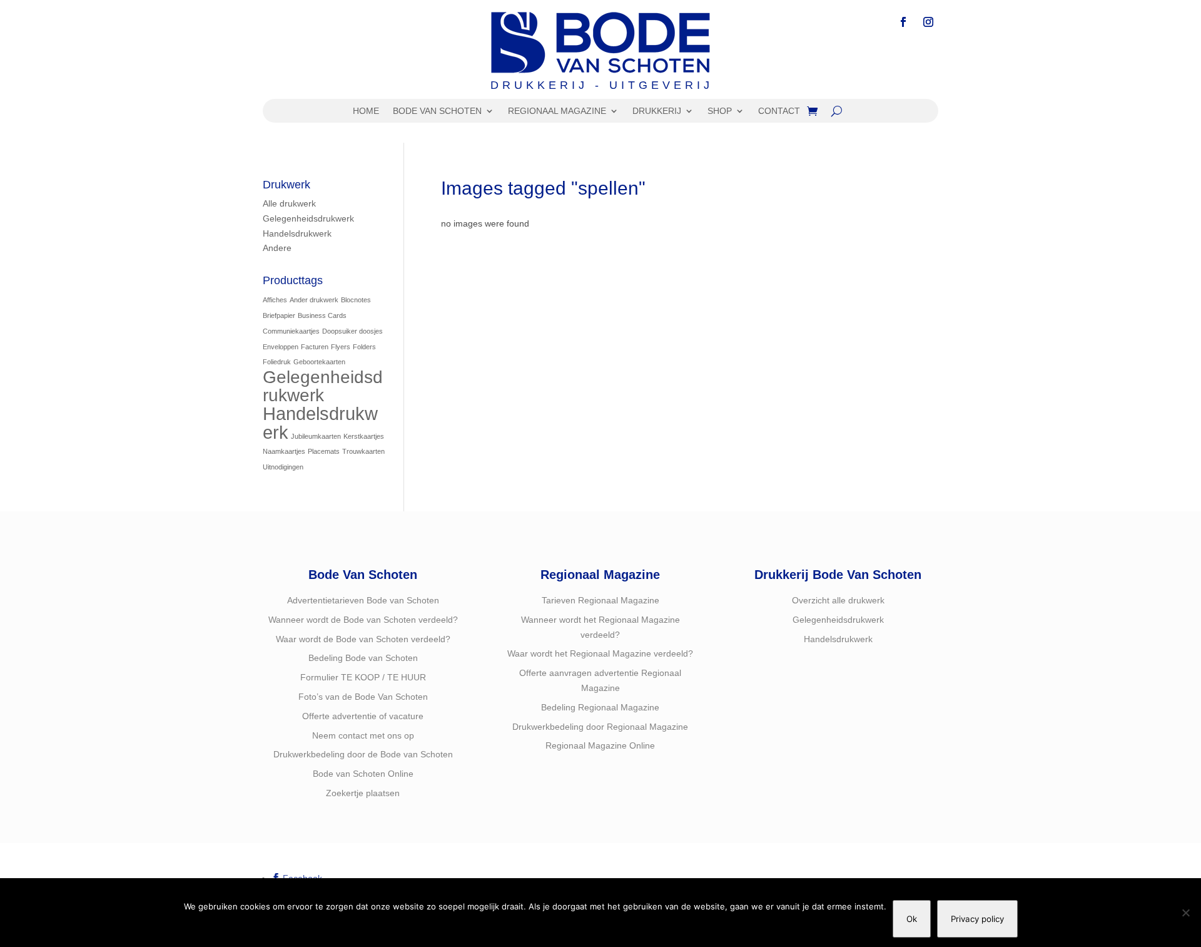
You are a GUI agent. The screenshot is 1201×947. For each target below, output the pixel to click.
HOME (366, 111)
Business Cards (322, 315)
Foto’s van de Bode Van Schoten (363, 697)
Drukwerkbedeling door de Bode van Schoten (363, 754)
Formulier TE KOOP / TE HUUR (363, 677)
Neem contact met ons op (363, 735)
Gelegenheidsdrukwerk (308, 218)
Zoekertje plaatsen (363, 793)
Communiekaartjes (291, 331)
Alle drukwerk (289, 203)
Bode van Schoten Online (363, 774)
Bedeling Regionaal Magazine (600, 707)
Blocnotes (356, 300)
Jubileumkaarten (316, 436)
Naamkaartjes (284, 451)
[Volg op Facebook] (903, 22)
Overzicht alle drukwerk (838, 600)
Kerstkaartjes (363, 436)
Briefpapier (279, 315)
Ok (911, 919)
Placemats (324, 451)
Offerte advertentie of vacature (362, 716)
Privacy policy (977, 919)
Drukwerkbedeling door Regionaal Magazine (600, 727)
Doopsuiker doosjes (352, 331)
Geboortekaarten (319, 362)
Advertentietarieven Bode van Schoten (363, 600)
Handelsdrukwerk (297, 233)
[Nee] (1185, 912)
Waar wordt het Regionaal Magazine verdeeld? (600, 653)
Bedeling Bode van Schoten (363, 658)
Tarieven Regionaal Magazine (600, 600)
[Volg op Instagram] (928, 22)
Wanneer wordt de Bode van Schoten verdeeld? (363, 620)
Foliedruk (277, 362)
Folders (364, 347)
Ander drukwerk (314, 300)
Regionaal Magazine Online (600, 745)
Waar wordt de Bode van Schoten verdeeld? (363, 639)
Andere (277, 248)
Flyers (340, 347)
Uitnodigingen (283, 467)
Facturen (314, 347)
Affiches (275, 300)
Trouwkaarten (363, 451)
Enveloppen (280, 347)
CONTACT (779, 111)
